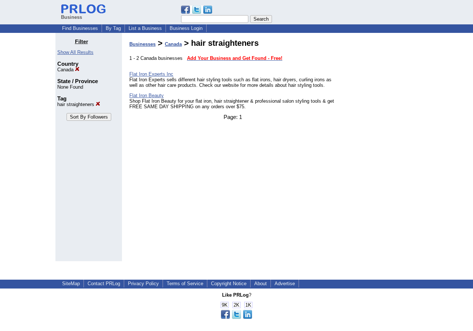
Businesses (142, 44)
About (260, 283)
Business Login (186, 28)
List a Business (145, 28)
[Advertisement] (379, 149)
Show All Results (75, 52)
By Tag (113, 28)
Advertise (285, 283)
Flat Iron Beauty (146, 95)
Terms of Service (185, 283)
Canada (66, 69)
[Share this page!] (196, 12)
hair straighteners (76, 104)
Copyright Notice (228, 283)
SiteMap (71, 283)
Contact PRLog (104, 283)
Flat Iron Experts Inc (151, 74)
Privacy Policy (143, 283)
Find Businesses (80, 28)
